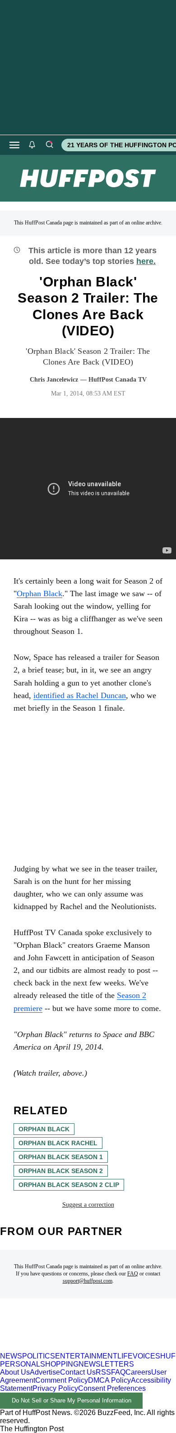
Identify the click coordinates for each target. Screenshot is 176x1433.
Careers (138, 1372)
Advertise (45, 1372)
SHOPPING (59, 1364)
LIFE (125, 1356)
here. (146, 261)
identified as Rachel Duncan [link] (79, 695)
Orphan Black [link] (39, 593)
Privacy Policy (55, 1388)
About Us (15, 1372)
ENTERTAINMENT (86, 1356)
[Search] (49, 145)
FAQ (132, 1273)
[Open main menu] (14, 145)
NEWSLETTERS (106, 1364)
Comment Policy (61, 1380)
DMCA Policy (109, 1380)
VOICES (146, 1356)
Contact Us (78, 1372)
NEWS (11, 1356)
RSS (103, 1372)
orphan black (44, 1129)
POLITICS (38, 1356)
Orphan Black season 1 (61, 1156)
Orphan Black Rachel (58, 1143)
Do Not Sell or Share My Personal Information (71, 1400)
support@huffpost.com (87, 1281)
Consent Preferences (112, 1388)
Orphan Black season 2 (61, 1170)
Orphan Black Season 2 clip (69, 1184)
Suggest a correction (88, 1204)
